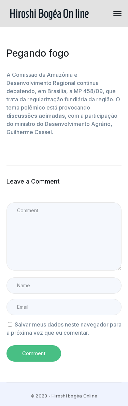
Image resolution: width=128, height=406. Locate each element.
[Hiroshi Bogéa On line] (49, 13)
